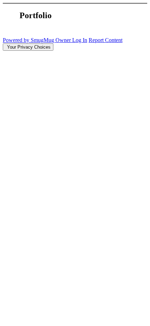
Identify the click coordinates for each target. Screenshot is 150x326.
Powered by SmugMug (29, 40)
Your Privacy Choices (28, 47)
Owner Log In (71, 40)
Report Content (105, 40)
